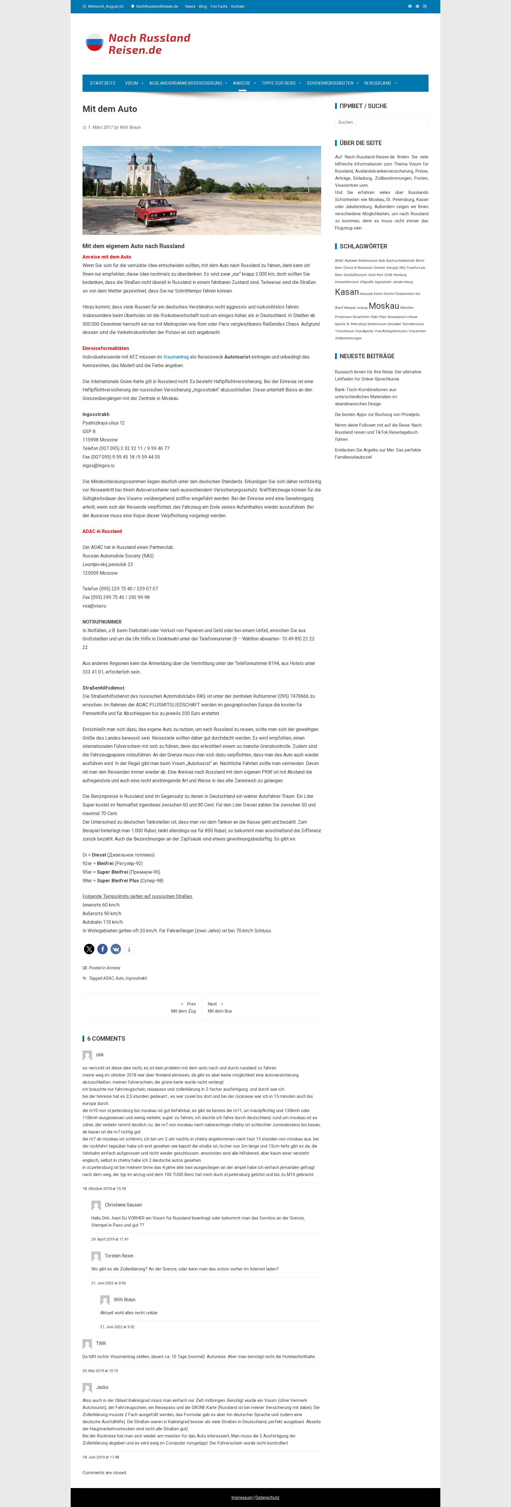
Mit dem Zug (183, 1007)
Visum (131, 83)
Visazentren (417, 331)
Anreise (242, 83)
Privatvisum (343, 317)
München (407, 308)
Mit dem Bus (220, 1007)
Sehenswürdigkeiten (330, 83)
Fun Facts (219, 6)
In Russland (378, 83)
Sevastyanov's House (403, 317)
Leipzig (362, 308)
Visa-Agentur (364, 331)
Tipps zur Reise (279, 83)
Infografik (366, 282)
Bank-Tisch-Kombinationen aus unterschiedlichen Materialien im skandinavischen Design (366, 397)
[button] (89, 949)
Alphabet (351, 261)
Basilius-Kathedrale (400, 261)
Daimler (379, 268)
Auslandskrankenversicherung (185, 83)
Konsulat (366, 294)
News (190, 6)
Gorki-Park (375, 275)
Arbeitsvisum (368, 261)
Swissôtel (394, 324)
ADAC (108, 978)
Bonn (338, 268)
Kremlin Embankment (399, 294)
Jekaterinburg (403, 282)
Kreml (378, 294)
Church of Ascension (358, 268)
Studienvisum (377, 324)
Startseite (103, 83)
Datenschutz (267, 1497)
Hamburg (400, 275)
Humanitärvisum (347, 282)
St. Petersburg (356, 324)
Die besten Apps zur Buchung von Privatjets (377, 414)
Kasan (347, 292)
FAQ (402, 268)
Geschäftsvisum (355, 275)
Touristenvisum (413, 324)
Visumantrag (176, 357)
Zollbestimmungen (348, 338)
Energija (392, 268)
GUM (388, 275)
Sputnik (340, 324)
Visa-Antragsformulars (391, 331)
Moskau (384, 306)
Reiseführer (361, 317)
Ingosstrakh (136, 978)
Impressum (242, 1497)
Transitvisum (344, 331)
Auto (120, 978)
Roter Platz (379, 317)
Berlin (420, 261)
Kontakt (238, 6)
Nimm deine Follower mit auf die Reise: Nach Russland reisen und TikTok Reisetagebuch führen (378, 432)
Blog (203, 6)
